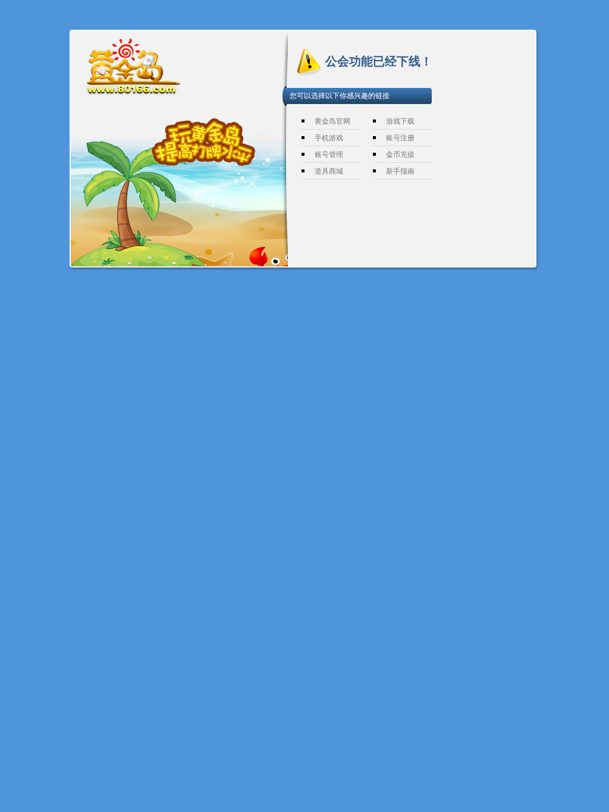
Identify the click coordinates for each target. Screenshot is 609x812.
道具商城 (329, 171)
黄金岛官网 (332, 121)
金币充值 (400, 154)
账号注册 (400, 138)
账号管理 (329, 154)
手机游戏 (329, 138)
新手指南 (400, 171)
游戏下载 (400, 121)
